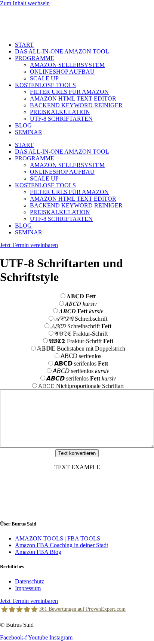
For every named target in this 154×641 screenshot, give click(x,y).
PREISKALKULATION (60, 112)
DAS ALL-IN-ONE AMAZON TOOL (62, 51)
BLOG (23, 125)
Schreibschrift (81, 318)
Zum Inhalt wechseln (25, 3)
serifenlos (81, 356)
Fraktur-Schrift (81, 333)
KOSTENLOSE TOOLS (45, 85)
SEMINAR (28, 132)
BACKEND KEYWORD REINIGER (76, 105)
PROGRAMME (34, 58)
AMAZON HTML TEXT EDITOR (73, 98)
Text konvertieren (77, 453)
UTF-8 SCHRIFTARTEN (61, 118)
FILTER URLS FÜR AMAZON (69, 92)
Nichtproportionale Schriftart (81, 386)
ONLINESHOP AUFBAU (62, 71)
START (24, 44)
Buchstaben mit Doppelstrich (81, 348)
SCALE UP (44, 78)
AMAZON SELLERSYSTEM (67, 65)
